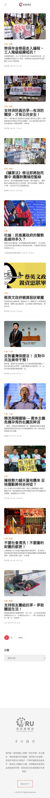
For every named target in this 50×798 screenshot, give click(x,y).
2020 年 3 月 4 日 (16, 66)
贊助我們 (24, 783)
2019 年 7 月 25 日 (16, 311)
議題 (11, 44)
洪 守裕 (6, 498)
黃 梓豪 (6, 66)
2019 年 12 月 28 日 (16, 190)
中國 (6, 352)
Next (21, 638)
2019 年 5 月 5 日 (16, 373)
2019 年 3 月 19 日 (14, 623)
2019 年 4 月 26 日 (16, 498)
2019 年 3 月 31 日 (16, 560)
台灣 (6, 44)
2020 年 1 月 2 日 (16, 128)
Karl (5, 623)
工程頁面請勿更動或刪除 (12, 253)
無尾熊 (6, 190)
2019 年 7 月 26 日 (28, 253)
